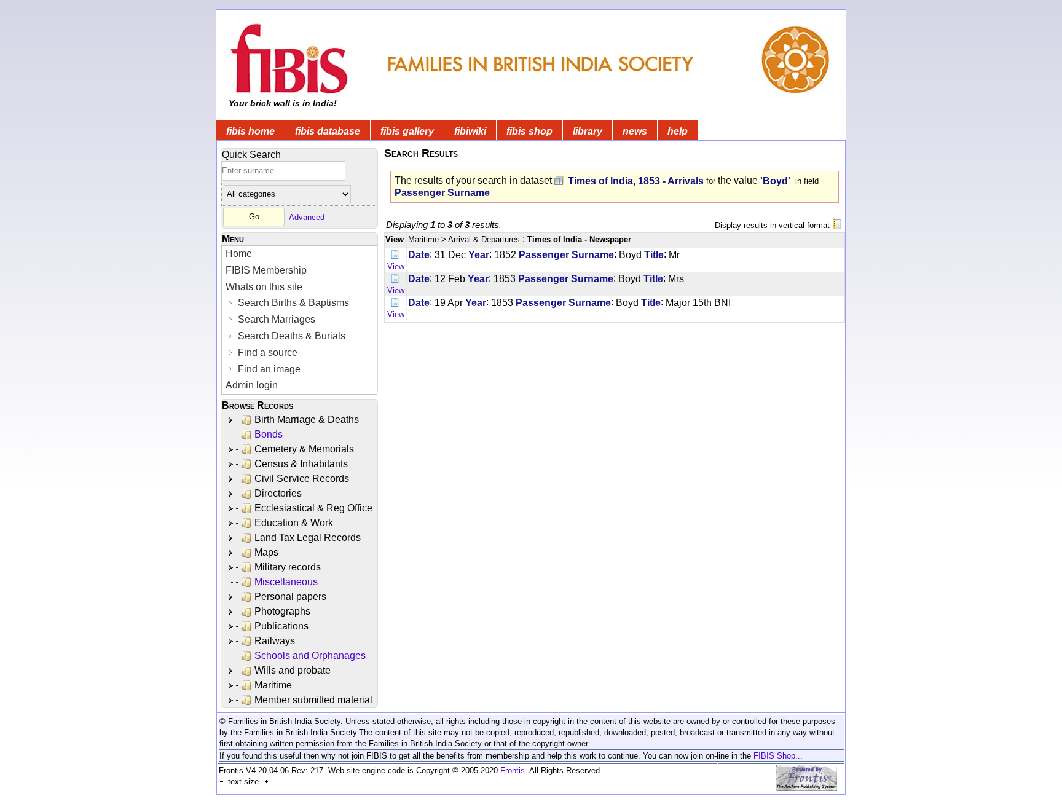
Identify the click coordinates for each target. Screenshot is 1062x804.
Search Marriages (275, 319)
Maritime (273, 685)
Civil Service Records (301, 478)
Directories (278, 493)
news (635, 131)
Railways (274, 641)
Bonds (268, 434)
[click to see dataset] (559, 180)
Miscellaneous (286, 582)
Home (239, 253)
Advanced (306, 216)
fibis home (250, 131)
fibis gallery (407, 131)
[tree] (300, 559)
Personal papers (290, 596)
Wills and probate (292, 670)
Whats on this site (264, 287)
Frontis (512, 770)
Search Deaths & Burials (290, 336)
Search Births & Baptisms (292, 303)
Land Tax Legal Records (307, 537)
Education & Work (293, 523)
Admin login (252, 385)
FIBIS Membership (266, 270)
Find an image (268, 369)
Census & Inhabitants (301, 464)
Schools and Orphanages (310, 655)
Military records (287, 567)
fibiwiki (470, 131)
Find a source (266, 352)
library (587, 131)
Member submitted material (313, 700)
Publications (281, 626)
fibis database (327, 131)
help (677, 131)
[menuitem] (299, 254)
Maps (266, 552)
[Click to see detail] (395, 254)
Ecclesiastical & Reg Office (313, 508)
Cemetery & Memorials (304, 449)
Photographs (282, 611)
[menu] (299, 320)
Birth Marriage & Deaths (306, 419)
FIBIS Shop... (778, 755)
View (395, 266)
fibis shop (529, 131)
